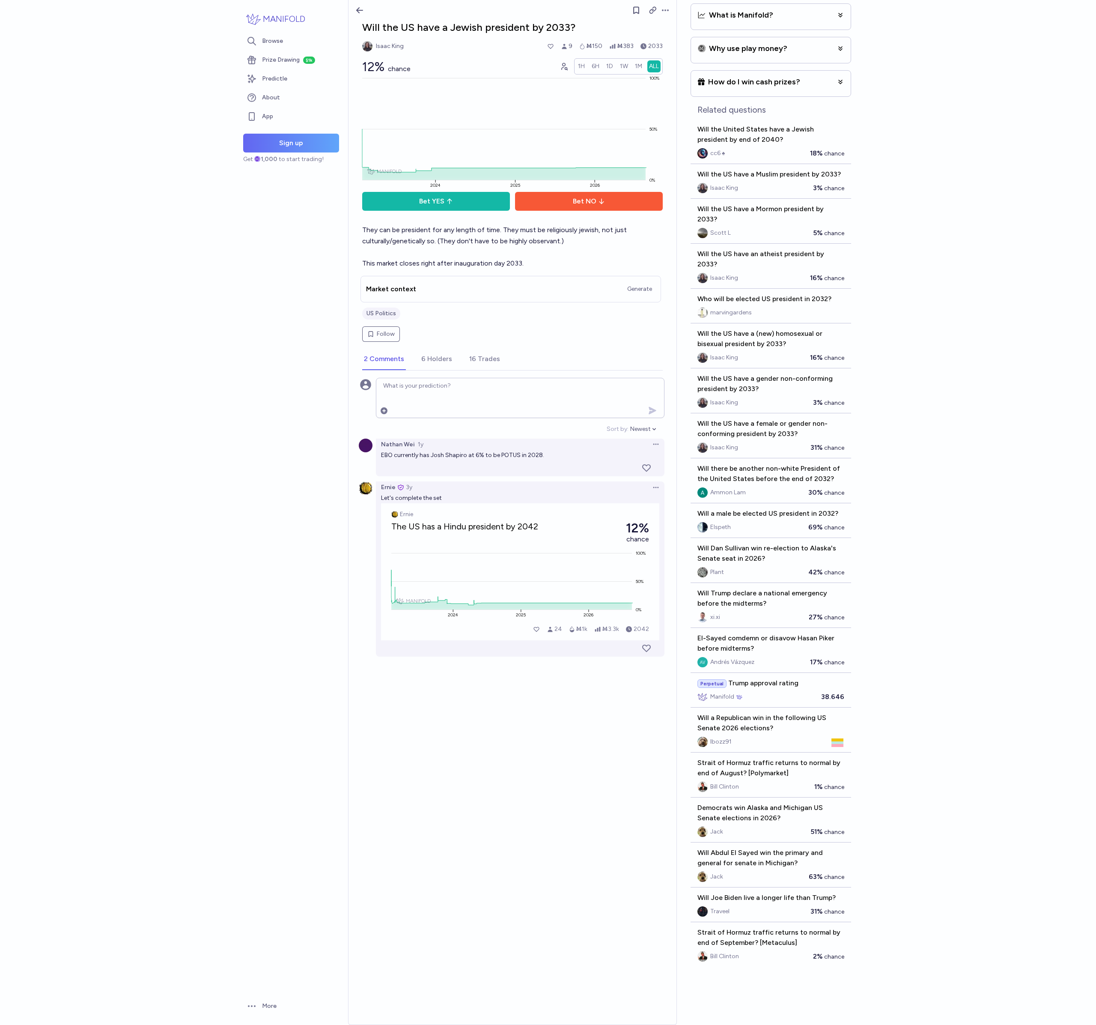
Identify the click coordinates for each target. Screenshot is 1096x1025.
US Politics (381, 313)
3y (409, 487)
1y (420, 444)
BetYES (431, 201)
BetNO (584, 201)
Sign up (291, 143)
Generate (639, 289)
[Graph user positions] (563, 66)
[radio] (581, 66)
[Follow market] (636, 10)
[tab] (384, 359)
